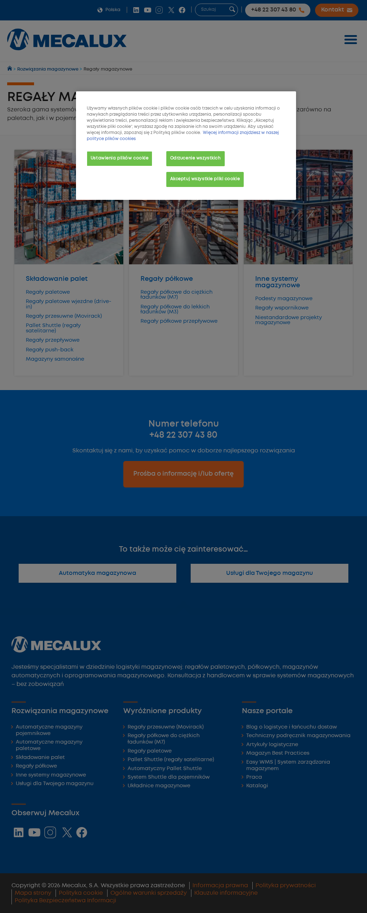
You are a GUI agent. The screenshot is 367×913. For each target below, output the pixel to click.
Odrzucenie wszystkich (195, 158)
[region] (186, 145)
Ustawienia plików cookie (120, 158)
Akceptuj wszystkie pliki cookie (205, 179)
